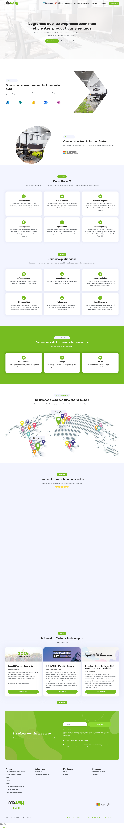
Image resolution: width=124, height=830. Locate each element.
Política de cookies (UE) (83, 817)
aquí (69, 735)
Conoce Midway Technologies (15, 771)
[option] (63, 827)
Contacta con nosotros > (69, 41)
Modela (65, 774)
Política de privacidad (72, 817)
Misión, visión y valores (13, 774)
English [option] (5, 827)
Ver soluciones (52, 41)
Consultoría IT (39, 771)
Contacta (95, 774)
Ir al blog (62, 702)
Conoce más (23, 691)
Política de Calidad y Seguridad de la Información (106, 817)
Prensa (8, 783)
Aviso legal (92, 817)
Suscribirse (99, 724)
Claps (65, 771)
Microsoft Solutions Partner (15, 786)
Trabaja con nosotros (98, 771)
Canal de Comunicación (14, 792)
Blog (7, 777)
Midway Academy (12, 789)
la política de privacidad (81, 740)
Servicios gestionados (42, 774)
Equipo (8, 780)
